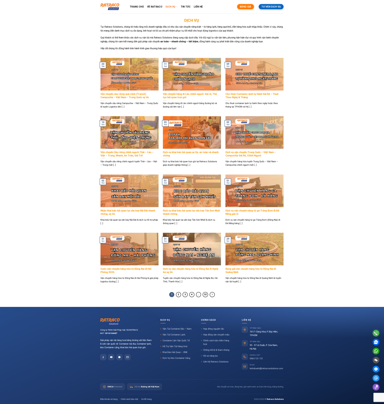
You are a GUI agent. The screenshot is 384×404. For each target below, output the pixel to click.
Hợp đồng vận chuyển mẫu (216, 334)
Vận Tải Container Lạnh (174, 334)
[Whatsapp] (376, 351)
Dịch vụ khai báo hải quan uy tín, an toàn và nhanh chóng (191, 154)
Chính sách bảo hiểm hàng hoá (216, 342)
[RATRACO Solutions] (126, 321)
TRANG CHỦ (137, 6)
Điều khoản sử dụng (109, 399)
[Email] (127, 357)
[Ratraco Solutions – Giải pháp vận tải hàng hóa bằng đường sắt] (109, 6)
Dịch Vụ (170, 6)
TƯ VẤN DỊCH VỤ (271, 6)
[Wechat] (376, 360)
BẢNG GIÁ (245, 6)
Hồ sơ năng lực (210, 356)
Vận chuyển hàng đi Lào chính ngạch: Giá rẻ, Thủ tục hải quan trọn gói (190, 96)
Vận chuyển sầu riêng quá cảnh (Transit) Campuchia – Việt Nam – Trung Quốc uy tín (124, 96)
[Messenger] (376, 369)
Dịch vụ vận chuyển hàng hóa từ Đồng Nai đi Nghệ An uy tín (190, 270)
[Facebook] (103, 357)
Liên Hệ (198, 6)
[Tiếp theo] (212, 294)
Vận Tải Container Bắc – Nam (177, 329)
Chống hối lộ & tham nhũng (216, 350)
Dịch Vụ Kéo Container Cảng (176, 358)
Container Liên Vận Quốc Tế (176, 340)
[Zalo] (119, 357)
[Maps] (376, 387)
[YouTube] (111, 357)
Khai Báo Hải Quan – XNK (175, 352)
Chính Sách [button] (208, 320)
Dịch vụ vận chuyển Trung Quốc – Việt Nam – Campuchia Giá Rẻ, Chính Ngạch (250, 154)
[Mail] (376, 378)
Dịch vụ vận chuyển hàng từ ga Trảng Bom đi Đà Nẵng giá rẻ (252, 212)
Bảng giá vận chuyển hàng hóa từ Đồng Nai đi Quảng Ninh (250, 270)
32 (205, 294)
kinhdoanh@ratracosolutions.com (266, 368)
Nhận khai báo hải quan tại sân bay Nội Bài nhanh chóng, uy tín (127, 212)
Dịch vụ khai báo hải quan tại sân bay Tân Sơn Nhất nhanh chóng (191, 212)
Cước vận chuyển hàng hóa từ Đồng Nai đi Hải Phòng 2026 (125, 270)
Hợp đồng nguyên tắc (213, 329)
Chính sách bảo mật (129, 399)
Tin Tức (185, 6)
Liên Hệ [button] (246, 320)
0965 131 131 (256, 358)
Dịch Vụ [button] (165, 320)
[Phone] (376, 333)
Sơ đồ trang (146, 399)
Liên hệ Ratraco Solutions (215, 361)
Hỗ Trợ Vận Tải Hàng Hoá (175, 346)
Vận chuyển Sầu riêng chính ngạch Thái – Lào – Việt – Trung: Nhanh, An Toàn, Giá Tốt (126, 154)
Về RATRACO (154, 6)
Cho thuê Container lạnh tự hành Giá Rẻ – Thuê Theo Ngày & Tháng (252, 96)
